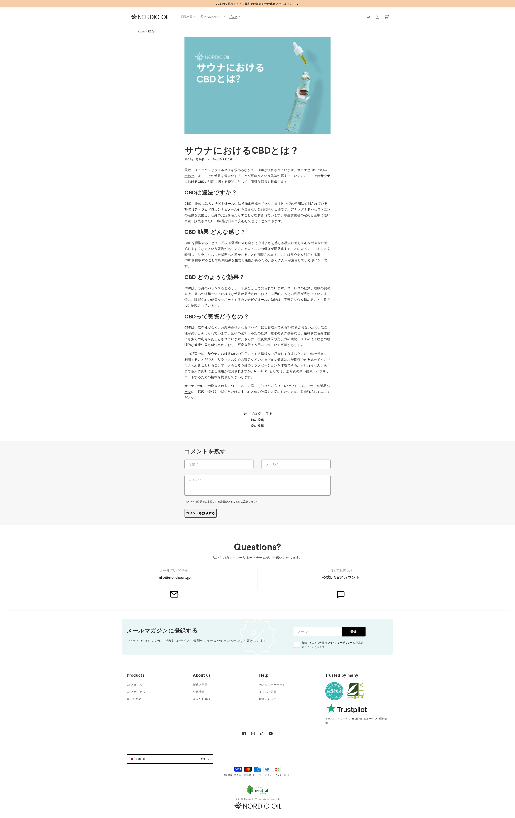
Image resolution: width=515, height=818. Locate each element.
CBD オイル (134, 685)
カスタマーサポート (272, 685)
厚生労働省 (292, 215)
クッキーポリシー (283, 775)
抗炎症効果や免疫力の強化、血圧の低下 (287, 339)
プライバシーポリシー (340, 642)
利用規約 (247, 775)
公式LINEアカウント (341, 577)
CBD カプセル (136, 692)
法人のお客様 (201, 699)
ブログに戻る (261, 413)
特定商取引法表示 (232, 775)
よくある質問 (268, 692)
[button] (188, 16)
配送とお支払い (269, 699)
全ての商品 (134, 699)
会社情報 (199, 692)
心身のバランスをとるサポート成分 (224, 288)
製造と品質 (200, 685)
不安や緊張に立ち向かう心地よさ (246, 243)
